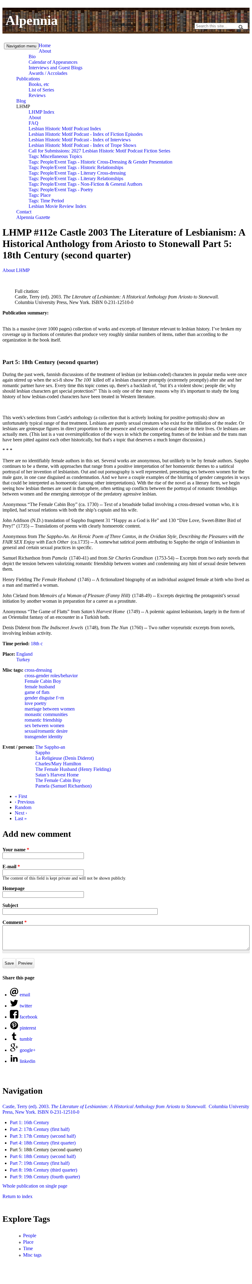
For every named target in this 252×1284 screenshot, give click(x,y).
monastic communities (46, 714)
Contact (23, 211)
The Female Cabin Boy (58, 780)
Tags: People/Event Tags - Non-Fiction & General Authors (85, 184)
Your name (15, 849)
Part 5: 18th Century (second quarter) (46, 1149)
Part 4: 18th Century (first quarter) (43, 1142)
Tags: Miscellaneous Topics (55, 156)
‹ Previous (24, 801)
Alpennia (32, 20)
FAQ (33, 123)
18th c (37, 643)
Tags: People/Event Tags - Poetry (61, 189)
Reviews (37, 95)
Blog (21, 100)
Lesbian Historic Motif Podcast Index (65, 128)
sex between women (44, 725)
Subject (10, 905)
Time (28, 1248)
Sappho (42, 752)
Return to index (17, 1196)
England (24, 654)
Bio (32, 56)
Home (45, 45)
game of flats (37, 692)
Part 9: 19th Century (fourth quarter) (45, 1176)
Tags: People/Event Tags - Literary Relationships (76, 178)
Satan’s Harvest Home (57, 774)
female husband (40, 686)
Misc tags (32, 1255)
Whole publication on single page (34, 1186)
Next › (21, 813)
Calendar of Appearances (53, 62)
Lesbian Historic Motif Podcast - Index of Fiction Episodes (86, 134)
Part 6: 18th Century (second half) (43, 1156)
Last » (21, 818)
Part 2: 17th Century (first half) (39, 1129)
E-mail (11, 866)
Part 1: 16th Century (29, 1122)
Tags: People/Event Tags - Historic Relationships (76, 167)
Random (23, 807)
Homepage (13, 888)
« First (21, 796)
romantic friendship (43, 720)
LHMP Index (41, 112)
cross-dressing (38, 670)
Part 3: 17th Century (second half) (43, 1136)
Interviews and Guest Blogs (55, 67)
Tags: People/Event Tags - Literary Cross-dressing (77, 173)
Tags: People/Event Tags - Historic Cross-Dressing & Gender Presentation (100, 161)
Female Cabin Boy (43, 681)
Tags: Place (40, 195)
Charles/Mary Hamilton (58, 763)
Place (28, 1242)
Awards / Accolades (48, 73)
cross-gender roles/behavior (51, 675)
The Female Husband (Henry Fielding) (73, 769)
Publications (28, 78)
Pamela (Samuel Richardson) (63, 785)
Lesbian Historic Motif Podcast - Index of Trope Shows (82, 145)
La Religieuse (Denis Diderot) (64, 758)
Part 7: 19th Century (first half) (39, 1163)
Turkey (23, 659)
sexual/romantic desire (46, 731)
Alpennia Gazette (33, 217)
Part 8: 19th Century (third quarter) (43, 1170)
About (45, 51)
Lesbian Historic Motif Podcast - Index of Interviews (80, 139)
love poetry (35, 703)
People (29, 1235)
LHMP (23, 106)
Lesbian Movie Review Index (57, 206)
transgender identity (44, 736)
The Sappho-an (50, 747)
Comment (14, 922)
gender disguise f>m (44, 697)
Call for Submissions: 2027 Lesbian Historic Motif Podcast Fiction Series (99, 150)
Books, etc (39, 84)
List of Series (41, 89)
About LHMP (16, 270)
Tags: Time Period (46, 200)
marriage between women (50, 708)
